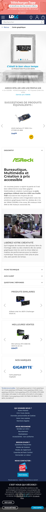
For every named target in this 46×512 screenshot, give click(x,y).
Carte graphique (19, 27)
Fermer (23, 13)
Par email (23, 475)
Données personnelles (19, 416)
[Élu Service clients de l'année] (23, 471)
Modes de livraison (23, 447)
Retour (6, 27)
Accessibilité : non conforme (23, 436)
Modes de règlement (23, 450)
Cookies (33, 416)
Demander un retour (23, 455)
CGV (18, 413)
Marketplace (23, 434)
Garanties (17, 452)
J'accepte (37, 508)
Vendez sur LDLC (23, 429)
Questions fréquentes (23, 444)
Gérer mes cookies (23, 418)
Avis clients (25, 413)
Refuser (8, 502)
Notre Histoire (23, 410)
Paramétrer (10, 508)
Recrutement (23, 431)
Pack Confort (27, 452)
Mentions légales (23, 421)
